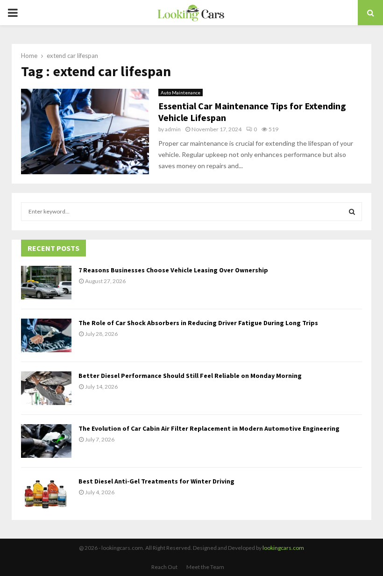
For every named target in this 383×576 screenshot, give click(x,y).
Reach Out (164, 566)
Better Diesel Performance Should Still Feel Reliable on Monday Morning (190, 375)
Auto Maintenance (180, 92)
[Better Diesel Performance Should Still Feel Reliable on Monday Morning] (46, 388)
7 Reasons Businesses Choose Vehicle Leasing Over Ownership (173, 270)
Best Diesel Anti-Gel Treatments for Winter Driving (156, 481)
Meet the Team (205, 566)
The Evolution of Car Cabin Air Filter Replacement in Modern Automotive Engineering (209, 428)
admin (173, 129)
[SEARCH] (352, 211)
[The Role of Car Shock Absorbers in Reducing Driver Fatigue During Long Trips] (46, 335)
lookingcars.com (283, 547)
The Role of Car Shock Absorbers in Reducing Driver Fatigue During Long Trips (198, 323)
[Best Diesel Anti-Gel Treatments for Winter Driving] (46, 494)
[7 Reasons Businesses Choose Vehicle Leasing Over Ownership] (46, 282)
